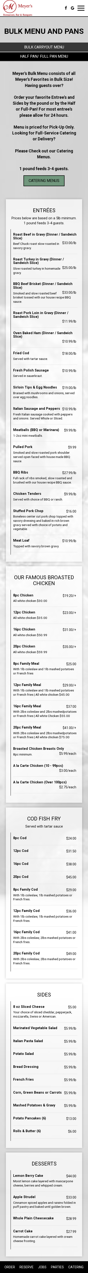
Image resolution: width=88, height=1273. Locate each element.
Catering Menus (44, 180)
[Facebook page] (66, 8)
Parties (57, 1267)
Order (9, 1267)
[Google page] (72, 8)
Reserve (26, 1267)
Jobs (42, 1267)
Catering (76, 1267)
